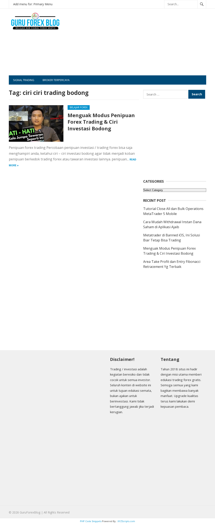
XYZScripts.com (126, 521)
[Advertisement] (147, 46)
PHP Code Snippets (90, 521)
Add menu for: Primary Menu (32, 4)
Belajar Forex (79, 107)
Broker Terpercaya (56, 80)
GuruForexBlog (30, 512)
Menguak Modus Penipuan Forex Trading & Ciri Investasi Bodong (101, 122)
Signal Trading (23, 80)
